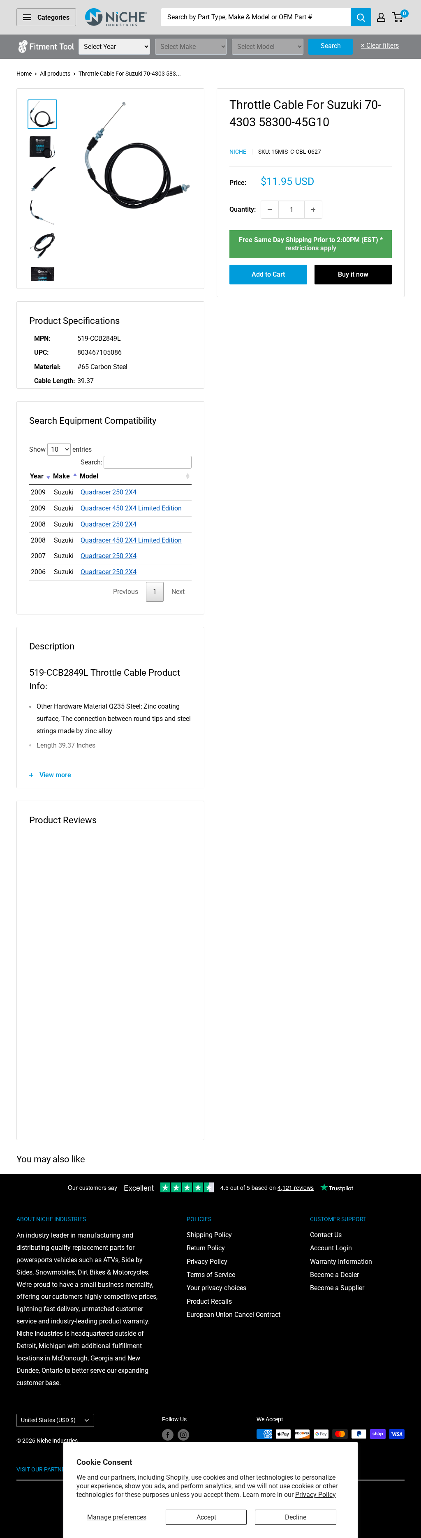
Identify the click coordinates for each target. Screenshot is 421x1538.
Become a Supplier (337, 1288)
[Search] (361, 17)
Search (331, 46)
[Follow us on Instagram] (183, 1435)
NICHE (237, 151)
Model (89, 476)
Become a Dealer (334, 1275)
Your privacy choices (216, 1288)
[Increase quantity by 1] (313, 209)
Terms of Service (211, 1275)
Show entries (60, 449)
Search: (91, 462)
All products (55, 73)
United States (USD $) (48, 1420)
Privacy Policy (315, 1495)
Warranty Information (341, 1262)
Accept (206, 1517)
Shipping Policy (209, 1235)
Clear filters (380, 45)
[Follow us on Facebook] (167, 1435)
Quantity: (242, 209)
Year (37, 476)
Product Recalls (209, 1301)
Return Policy (206, 1248)
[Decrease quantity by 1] (269, 209)
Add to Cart (268, 274)
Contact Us (326, 1235)
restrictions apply (310, 248)
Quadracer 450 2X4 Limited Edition (131, 508)
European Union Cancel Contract (233, 1315)
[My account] (381, 17)
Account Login (331, 1248)
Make (61, 476)
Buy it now (353, 274)
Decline (295, 1517)
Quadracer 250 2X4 (108, 492)
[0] (398, 17)
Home (24, 73)
